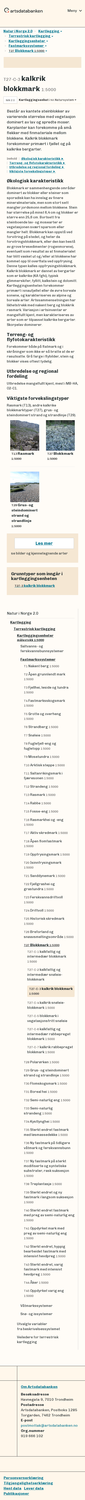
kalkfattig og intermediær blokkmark (46, 956)
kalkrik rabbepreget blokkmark (50, 1049)
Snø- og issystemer (36, 1314)
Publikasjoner (16, 1493)
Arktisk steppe (44, 765)
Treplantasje (43, 1184)
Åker (36, 1282)
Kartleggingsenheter (27, 41)
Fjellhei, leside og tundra (46, 689)
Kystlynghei (42, 1121)
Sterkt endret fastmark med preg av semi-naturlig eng (49, 1215)
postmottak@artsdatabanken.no (49, 1425)
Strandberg (41, 727)
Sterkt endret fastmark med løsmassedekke (46, 1132)
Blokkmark (26, 51)
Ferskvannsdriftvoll (43, 899)
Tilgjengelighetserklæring (28, 1483)
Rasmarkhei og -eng (43, 822)
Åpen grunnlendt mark (44, 676)
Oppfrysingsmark (47, 854)
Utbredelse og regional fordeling (35, 167)
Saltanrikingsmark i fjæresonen (43, 775)
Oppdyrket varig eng (44, 1293)
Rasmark (40, 795)
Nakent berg (41, 666)
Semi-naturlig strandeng (38, 1110)
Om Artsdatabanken (39, 1387)
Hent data (12, 1488)
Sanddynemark (44, 876)
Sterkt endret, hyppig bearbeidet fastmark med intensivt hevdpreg (45, 1251)
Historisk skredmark (44, 921)
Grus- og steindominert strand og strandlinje (46, 1072)
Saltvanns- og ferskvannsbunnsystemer (42, 648)
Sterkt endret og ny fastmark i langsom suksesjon (48, 1197)
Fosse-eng (41, 811)
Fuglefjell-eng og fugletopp (40, 745)
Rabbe (37, 803)
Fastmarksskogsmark (44, 703)
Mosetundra (41, 757)
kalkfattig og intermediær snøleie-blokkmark (44, 974)
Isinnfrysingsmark (42, 865)
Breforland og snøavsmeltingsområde (49, 934)
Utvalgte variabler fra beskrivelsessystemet (38, 1326)
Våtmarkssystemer (36, 1306)
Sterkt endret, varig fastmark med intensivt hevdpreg (43, 1269)
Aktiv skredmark (46, 833)
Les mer (44, 543)
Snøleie (37, 735)
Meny (75, 10)
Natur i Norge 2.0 (17, 31)
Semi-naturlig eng (47, 1100)
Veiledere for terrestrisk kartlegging (37, 1339)
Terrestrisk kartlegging (30, 36)
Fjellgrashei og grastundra (39, 886)
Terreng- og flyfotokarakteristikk (36, 163)
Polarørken (41, 1062)
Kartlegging (49, 31)
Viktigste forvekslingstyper (31, 171)
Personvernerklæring (24, 1478)
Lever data (34, 1488)
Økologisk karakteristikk (41, 158)
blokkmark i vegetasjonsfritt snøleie (47, 1018)
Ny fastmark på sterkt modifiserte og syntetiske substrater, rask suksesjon (46, 1168)
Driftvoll (39, 910)
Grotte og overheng (42, 716)
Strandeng (41, 786)
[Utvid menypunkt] (73, 622)
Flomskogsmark (45, 1083)
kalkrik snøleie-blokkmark (46, 1005)
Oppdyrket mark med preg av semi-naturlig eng (45, 1233)
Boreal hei (40, 1092)
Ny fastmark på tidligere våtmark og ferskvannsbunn (47, 1148)
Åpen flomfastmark (43, 843)
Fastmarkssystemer (26, 46)
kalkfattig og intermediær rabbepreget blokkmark (48, 1034)
